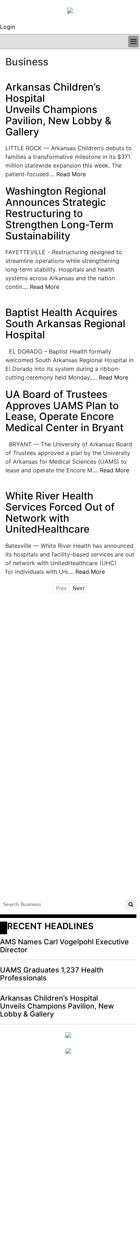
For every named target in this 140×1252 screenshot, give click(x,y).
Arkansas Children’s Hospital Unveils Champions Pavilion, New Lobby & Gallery (58, 109)
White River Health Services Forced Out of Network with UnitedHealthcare (60, 512)
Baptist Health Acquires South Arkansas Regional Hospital (65, 323)
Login (7, 26)
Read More (71, 174)
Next (78, 588)
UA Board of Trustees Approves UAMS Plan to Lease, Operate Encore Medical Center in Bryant (64, 411)
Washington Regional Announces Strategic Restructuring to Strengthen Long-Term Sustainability (59, 213)
